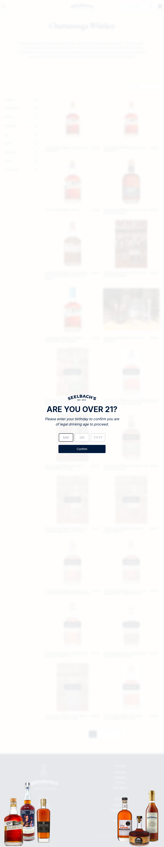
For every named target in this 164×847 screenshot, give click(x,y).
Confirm (82, 449)
